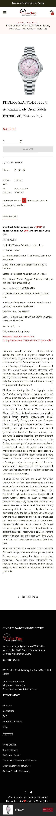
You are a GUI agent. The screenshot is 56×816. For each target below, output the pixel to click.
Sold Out (47, 809)
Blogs (6, 726)
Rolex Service (9, 744)
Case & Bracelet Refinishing (16, 771)
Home (20, 22)
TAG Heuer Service (12, 755)
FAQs (5, 716)
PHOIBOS (31, 22)
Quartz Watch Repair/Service (17, 765)
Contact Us (8, 710)
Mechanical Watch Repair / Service (19, 760)
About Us (7, 705)
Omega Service (10, 750)
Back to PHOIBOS (29, 597)
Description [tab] (10, 216)
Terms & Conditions (12, 721)
